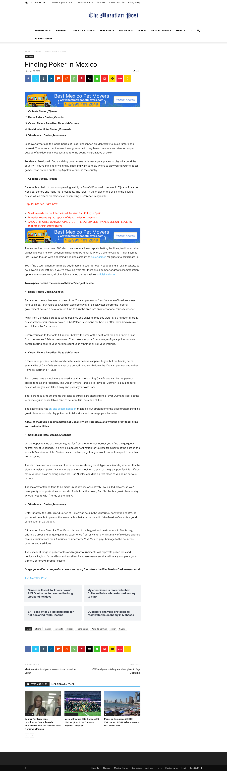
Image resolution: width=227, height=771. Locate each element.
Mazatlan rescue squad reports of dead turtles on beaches (62, 217)
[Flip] (104, 78)
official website (106, 274)
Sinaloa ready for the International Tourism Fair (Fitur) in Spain (64, 213)
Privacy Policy (134, 2)
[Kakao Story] (112, 78)
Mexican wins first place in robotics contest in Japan (50, 671)
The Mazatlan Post (36, 578)
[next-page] (32, 736)
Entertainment (71, 715)
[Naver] (97, 78)
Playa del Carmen (99, 629)
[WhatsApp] (74, 78)
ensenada (59, 629)
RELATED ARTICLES (37, 684)
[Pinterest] (81, 78)
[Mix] (58, 78)
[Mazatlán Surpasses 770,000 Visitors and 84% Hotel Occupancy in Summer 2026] (122, 703)
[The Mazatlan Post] (113, 16)
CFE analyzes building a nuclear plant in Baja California (116, 671)
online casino (82, 629)
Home (27, 51)
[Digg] (89, 78)
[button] (198, 30)
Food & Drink (43, 38)
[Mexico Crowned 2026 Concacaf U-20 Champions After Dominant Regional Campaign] (82, 703)
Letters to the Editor (116, 2)
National (62, 30)
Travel (142, 30)
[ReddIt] (66, 78)
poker (113, 629)
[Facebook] (28, 78)
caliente (37, 629)
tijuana (122, 629)
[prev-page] (27, 736)
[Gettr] (119, 78)
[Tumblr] (43, 78)
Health (180, 30)
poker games (98, 256)
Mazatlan (41, 30)
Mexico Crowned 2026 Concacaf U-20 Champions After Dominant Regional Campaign (82, 722)
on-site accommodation (62, 408)
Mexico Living (160, 30)
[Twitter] (190, 30)
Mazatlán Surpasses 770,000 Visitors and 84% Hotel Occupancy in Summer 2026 (121, 722)
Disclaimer (100, 2)
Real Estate (107, 30)
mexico (69, 629)
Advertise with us (85, 2)
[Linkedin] (51, 78)
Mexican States (82, 30)
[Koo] (127, 78)
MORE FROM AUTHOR (63, 684)
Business (124, 30)
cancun (48, 629)
